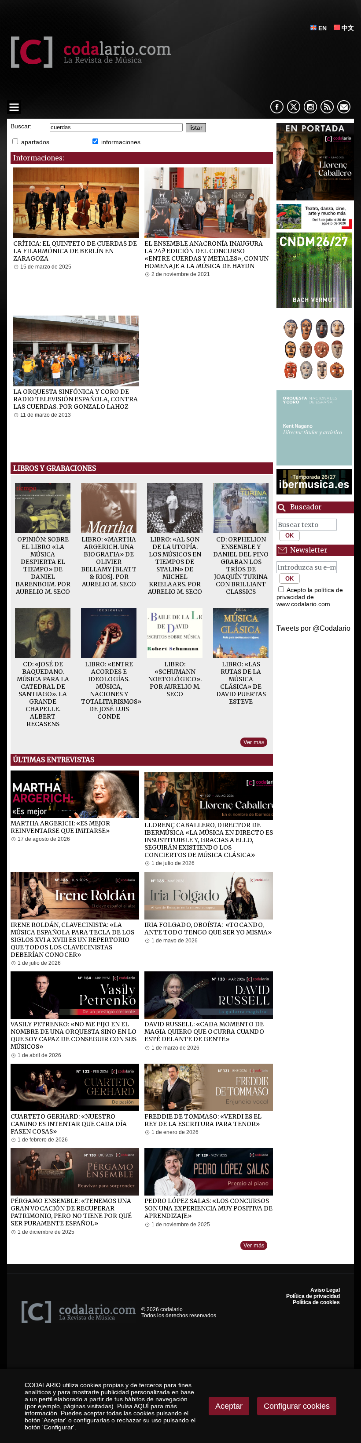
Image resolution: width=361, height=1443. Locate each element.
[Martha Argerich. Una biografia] (108, 530)
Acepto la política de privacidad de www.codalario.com (309, 596)
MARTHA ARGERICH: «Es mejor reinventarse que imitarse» (60, 827)
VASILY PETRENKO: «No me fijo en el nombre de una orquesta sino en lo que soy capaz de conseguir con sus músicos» (73, 1035)
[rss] (327, 106)
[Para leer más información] (315, 161)
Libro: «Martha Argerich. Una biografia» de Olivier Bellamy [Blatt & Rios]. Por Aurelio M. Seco (108, 562)
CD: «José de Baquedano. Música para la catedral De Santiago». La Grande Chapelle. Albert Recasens (43, 694)
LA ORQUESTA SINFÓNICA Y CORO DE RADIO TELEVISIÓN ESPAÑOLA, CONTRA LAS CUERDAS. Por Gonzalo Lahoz (75, 399)
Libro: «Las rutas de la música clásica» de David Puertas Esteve (241, 683)
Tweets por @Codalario (313, 628)
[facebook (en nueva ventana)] (277, 106)
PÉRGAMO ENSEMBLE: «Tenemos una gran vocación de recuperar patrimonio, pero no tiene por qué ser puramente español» (71, 1212)
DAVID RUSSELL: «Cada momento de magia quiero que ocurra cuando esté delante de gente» (204, 1032)
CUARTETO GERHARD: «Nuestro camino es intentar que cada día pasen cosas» (69, 1124)
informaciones (120, 141)
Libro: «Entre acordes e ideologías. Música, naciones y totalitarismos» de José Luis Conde (111, 690)
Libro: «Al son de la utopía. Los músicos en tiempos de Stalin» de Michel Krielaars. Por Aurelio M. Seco (175, 566)
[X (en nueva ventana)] (293, 106)
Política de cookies (316, 1302)
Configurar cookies (297, 1406)
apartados (35, 141)
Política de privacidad (313, 1296)
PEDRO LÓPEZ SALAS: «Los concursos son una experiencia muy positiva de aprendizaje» (208, 1208)
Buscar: (21, 126)
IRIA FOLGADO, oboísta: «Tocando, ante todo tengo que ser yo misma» (208, 928)
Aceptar (229, 1406)
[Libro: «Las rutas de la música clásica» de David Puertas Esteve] (241, 655)
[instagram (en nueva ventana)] (310, 106)
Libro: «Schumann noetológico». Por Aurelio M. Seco (175, 679)
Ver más (254, 742)
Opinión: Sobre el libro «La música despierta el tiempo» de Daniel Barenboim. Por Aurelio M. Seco (42, 566)
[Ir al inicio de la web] (89, 65)
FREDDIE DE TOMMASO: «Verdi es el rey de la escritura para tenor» (203, 1120)
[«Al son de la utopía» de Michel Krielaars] (175, 530)
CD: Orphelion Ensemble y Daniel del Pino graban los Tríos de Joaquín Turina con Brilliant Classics (241, 566)
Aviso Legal (325, 1290)
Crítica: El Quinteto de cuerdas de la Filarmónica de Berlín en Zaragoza (75, 251)
